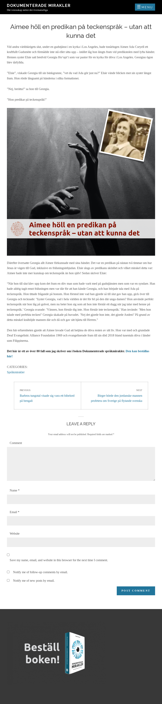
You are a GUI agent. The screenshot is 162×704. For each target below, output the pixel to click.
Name (15, 490)
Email (14, 512)
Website (15, 533)
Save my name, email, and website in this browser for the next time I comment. (59, 560)
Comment (16, 443)
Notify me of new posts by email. (34, 580)
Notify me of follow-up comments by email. (40, 572)
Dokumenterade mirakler (39, 5)
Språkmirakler (15, 372)
